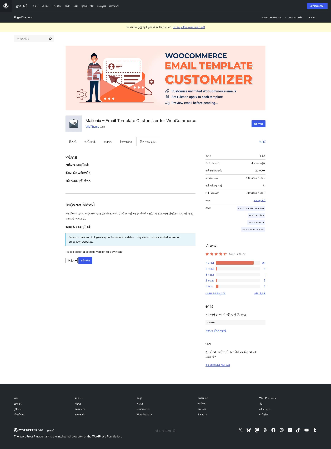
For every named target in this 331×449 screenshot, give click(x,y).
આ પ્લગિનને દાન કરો (217, 365)
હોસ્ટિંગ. (18, 409)
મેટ (260, 403)
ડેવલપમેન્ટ (126, 141)
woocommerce (256, 222)
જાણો (139, 398)
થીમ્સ (78, 403)
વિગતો (72, 141)
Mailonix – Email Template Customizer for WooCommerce (141, 120)
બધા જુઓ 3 (259, 200)
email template (256, 215)
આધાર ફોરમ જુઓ (215, 330)
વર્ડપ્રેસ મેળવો (317, 5)
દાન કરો (202, 409)
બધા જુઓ (259, 293)
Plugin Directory (23, 17)
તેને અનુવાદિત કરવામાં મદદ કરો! (189, 27)
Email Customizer (255, 208)
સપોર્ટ (262, 141)
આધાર (140, 403)
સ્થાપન (108, 141)
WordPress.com (268, 398)
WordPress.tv (144, 414)
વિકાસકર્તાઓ (143, 409)
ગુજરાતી (50, 430)
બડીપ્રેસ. (264, 414)
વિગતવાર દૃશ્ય (148, 141)
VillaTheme (92, 126)
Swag (202, 414)
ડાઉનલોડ (258, 123)
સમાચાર (18, 403)
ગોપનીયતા (19, 414)
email (241, 208)
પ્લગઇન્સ (80, 409)
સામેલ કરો (203, 398)
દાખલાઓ (80, 414)
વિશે (16, 398)
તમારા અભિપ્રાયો (215, 293)
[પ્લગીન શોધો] (50, 38)
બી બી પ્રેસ (264, 409)
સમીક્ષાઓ (90, 141)
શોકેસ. (78, 398)
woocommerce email (253, 229)
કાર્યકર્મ (201, 403)
